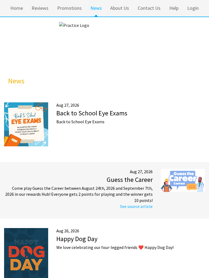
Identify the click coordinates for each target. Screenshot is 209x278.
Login (193, 8)
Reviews (40, 8)
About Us (119, 8)
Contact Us (149, 8)
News (96, 8)
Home (16, 8)
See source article (136, 206)
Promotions (69, 8)
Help (174, 8)
